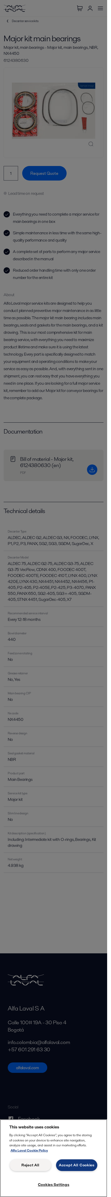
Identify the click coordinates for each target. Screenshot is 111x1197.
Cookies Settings (53, 1184)
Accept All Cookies (76, 1165)
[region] (53, 1158)
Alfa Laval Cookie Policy (29, 1150)
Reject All (30, 1165)
